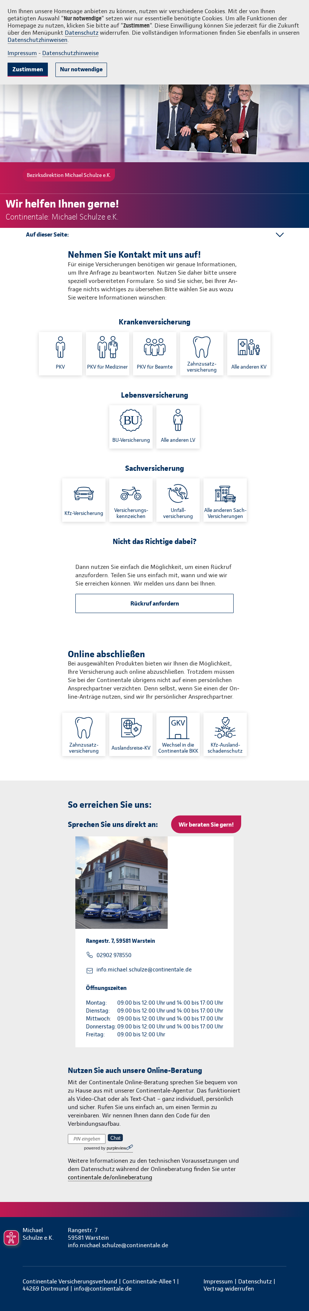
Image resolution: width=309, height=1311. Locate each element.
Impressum (22, 53)
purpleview (116, 1148)
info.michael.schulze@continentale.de (144, 969)
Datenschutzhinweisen (37, 39)
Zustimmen (27, 69)
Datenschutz (81, 32)
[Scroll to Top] (292, 1287)
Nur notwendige (81, 69)
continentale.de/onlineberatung (110, 1177)
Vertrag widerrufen (228, 1288)
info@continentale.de (103, 1288)
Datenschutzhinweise (70, 53)
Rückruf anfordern (154, 603)
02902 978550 (114, 955)
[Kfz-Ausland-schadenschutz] (225, 734)
